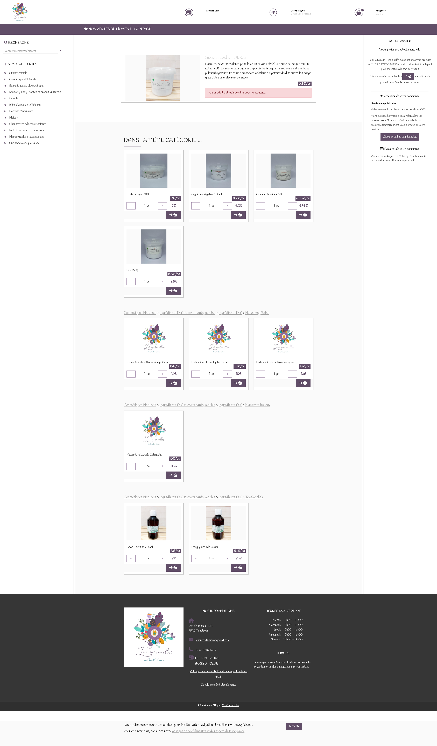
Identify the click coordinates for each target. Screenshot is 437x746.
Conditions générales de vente (218, 685)
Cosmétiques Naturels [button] (22, 79)
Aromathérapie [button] (18, 73)
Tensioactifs (254, 497)
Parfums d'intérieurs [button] (21, 111)
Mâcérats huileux (257, 405)
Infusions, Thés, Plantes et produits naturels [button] (35, 92)
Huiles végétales (257, 313)
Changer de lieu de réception (400, 137)
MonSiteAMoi (230, 705)
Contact (142, 29)
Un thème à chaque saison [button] (24, 143)
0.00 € (380, 12)
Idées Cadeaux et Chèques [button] (24, 105)
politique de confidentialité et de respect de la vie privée (208, 731)
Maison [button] (13, 118)
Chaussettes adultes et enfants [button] (27, 124)
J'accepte (294, 726)
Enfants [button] (13, 99)
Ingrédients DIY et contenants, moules (187, 313)
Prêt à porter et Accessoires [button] (26, 131)
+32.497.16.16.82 (206, 650)
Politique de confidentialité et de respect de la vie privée (218, 674)
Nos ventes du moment (109, 29)
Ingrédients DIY (230, 313)
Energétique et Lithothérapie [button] (26, 86)
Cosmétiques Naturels (140, 313)
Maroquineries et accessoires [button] (26, 137)
